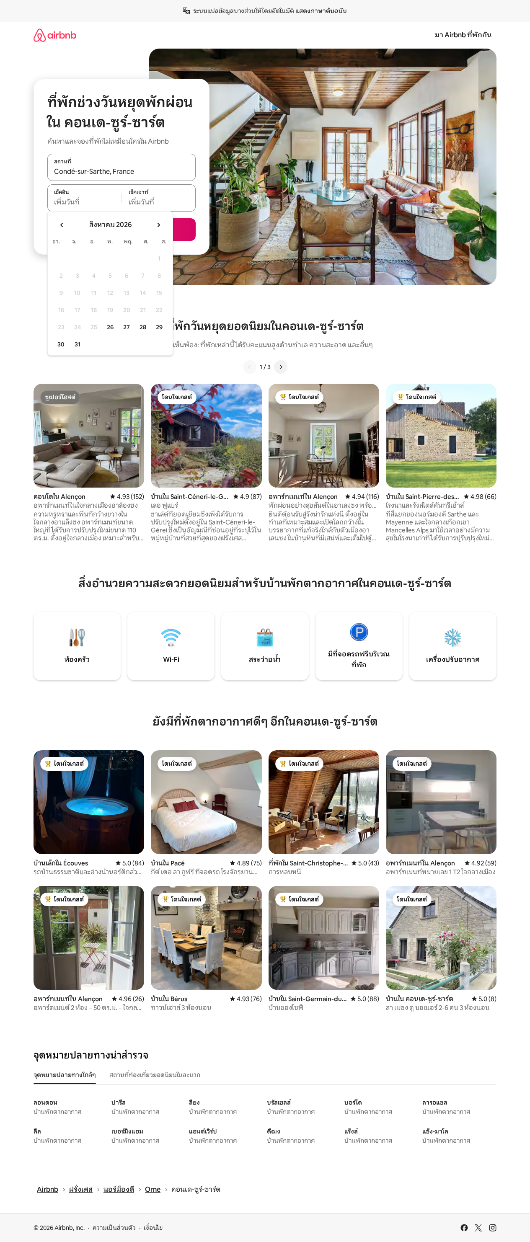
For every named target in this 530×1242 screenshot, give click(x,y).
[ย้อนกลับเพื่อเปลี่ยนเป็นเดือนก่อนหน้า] (62, 224)
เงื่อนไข (153, 1228)
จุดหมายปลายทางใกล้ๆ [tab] (65, 1075)
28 (143, 327)
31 (77, 344)
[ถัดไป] (280, 367)
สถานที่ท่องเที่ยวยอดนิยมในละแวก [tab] (154, 1075)
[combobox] (121, 172)
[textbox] (84, 202)
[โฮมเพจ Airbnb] (55, 35)
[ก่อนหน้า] (249, 367)
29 (159, 327)
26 (110, 327)
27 (126, 327)
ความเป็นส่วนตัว (114, 1228)
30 (61, 344)
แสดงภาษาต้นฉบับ (321, 11)
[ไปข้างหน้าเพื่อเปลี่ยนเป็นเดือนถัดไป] (158, 224)
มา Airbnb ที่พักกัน (463, 35)
